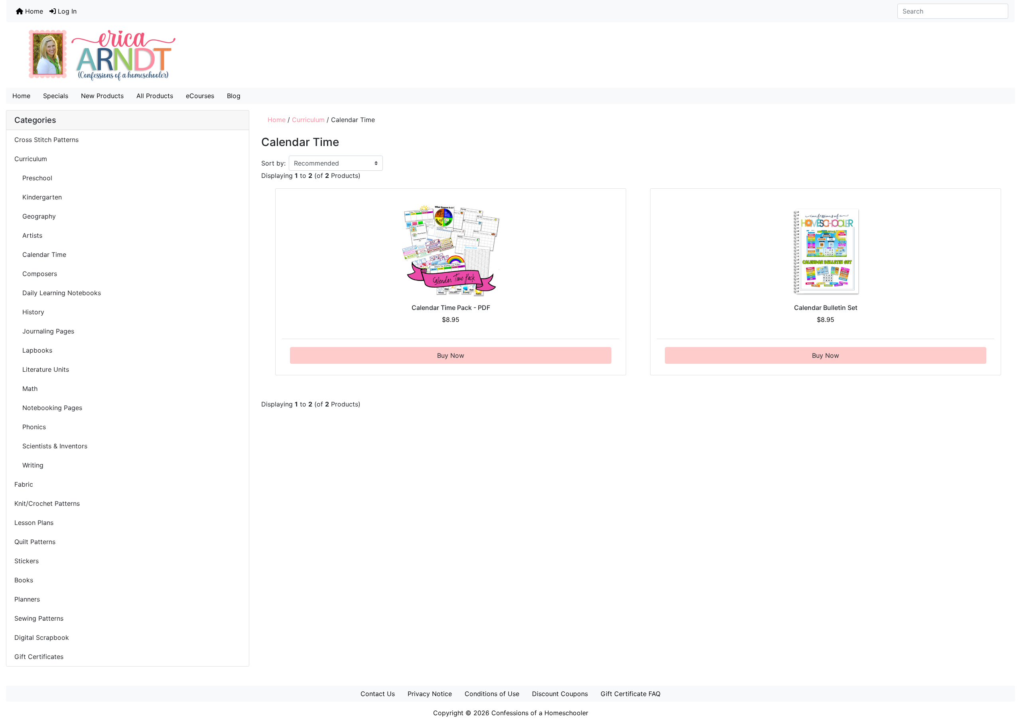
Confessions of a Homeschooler (539, 713)
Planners (27, 599)
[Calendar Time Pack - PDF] (451, 251)
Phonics (30, 427)
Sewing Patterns (38, 618)
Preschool (33, 178)
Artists (28, 235)
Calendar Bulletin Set (825, 308)
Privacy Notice (430, 694)
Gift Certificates (38, 657)
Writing (28, 465)
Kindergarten (38, 197)
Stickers (26, 561)
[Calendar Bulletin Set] (826, 251)
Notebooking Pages (48, 408)
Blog (233, 96)
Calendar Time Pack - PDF (451, 308)
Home (33, 11)
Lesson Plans (33, 523)
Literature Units (42, 369)
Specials (55, 96)
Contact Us (378, 694)
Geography (36, 216)
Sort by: (273, 163)
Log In (66, 11)
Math (25, 389)
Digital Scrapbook (42, 637)
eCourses (200, 96)
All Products (154, 96)
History (29, 312)
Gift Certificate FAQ (630, 694)
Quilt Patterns (34, 542)
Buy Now (450, 355)
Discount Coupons (560, 694)
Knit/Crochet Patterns (47, 503)
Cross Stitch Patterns (46, 140)
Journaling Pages (44, 331)
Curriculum (308, 120)
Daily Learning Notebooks (57, 293)
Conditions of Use (492, 694)
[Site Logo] (510, 55)
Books (23, 580)
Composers (35, 274)
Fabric (23, 484)
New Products (102, 96)
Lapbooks (33, 350)
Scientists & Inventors (51, 446)
